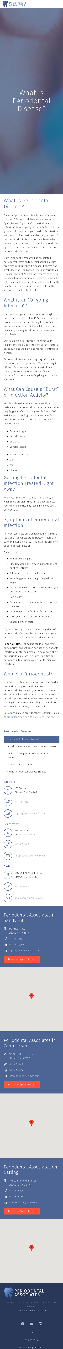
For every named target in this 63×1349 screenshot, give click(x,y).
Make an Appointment (31, 1347)
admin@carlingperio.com (29, 898)
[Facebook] (23, 1324)
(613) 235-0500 (22, 844)
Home (31, 1332)
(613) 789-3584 (22, 801)
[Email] (31, 1324)
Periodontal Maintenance (21, 764)
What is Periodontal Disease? (23, 739)
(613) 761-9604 (22, 886)
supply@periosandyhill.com (30, 813)
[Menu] (59, 4)
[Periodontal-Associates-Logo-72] (15, 4)
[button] (31, 996)
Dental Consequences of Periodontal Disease (32, 746)
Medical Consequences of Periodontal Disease (27, 755)
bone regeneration (43, 717)
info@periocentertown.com (30, 855)
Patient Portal (31, 1340)
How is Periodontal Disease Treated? (27, 771)
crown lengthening (17, 717)
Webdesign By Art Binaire (31, 1310)
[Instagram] (40, 1324)
